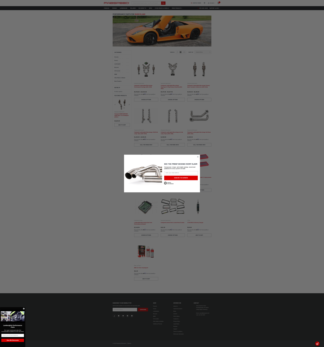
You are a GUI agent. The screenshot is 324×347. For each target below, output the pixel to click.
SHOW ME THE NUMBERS (181, 178)
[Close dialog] (197, 156)
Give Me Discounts (13, 340)
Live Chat (317, 343)
